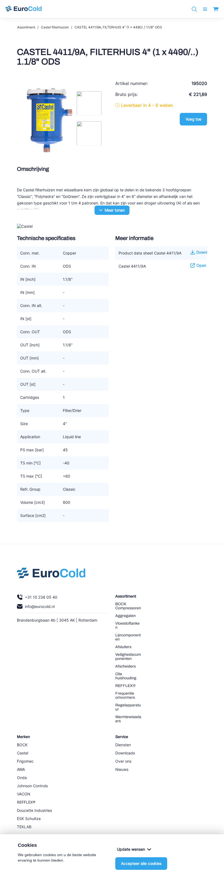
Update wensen (131, 849)
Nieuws (121, 769)
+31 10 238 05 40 (41, 597)
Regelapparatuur (128, 707)
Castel (22, 753)
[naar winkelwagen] (216, 9)
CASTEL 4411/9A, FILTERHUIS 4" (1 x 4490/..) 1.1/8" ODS (118, 27)
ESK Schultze (29, 818)
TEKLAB (24, 826)
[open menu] (205, 9)
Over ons (123, 761)
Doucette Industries (34, 810)
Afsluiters (123, 647)
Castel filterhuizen (55, 27)
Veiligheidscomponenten (128, 656)
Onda (22, 777)
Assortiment (26, 27)
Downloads (125, 753)
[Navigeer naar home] (23, 9)
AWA (21, 769)
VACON (23, 794)
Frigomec (25, 761)
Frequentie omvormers (125, 695)
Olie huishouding (125, 676)
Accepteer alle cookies (141, 863)
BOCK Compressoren (128, 606)
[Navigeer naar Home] (51, 574)
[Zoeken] (194, 9)
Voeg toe (193, 119)
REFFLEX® (125, 686)
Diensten (123, 744)
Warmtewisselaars (128, 719)
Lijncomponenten (128, 637)
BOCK (22, 744)
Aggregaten (125, 616)
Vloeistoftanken (127, 625)
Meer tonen (115, 210)
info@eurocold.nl (40, 606)
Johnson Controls (32, 785)
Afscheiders (125, 666)
